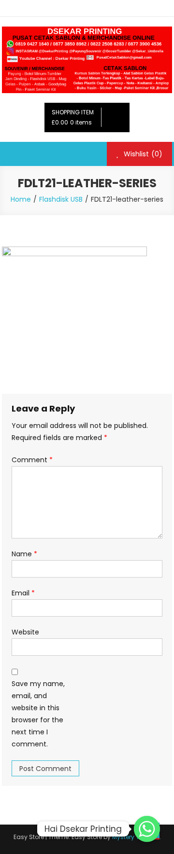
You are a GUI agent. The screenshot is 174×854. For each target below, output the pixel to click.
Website (25, 632)
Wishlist (142, 154)
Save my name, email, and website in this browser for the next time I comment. (38, 714)
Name (24, 554)
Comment (32, 460)
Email (23, 593)
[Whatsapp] (147, 829)
